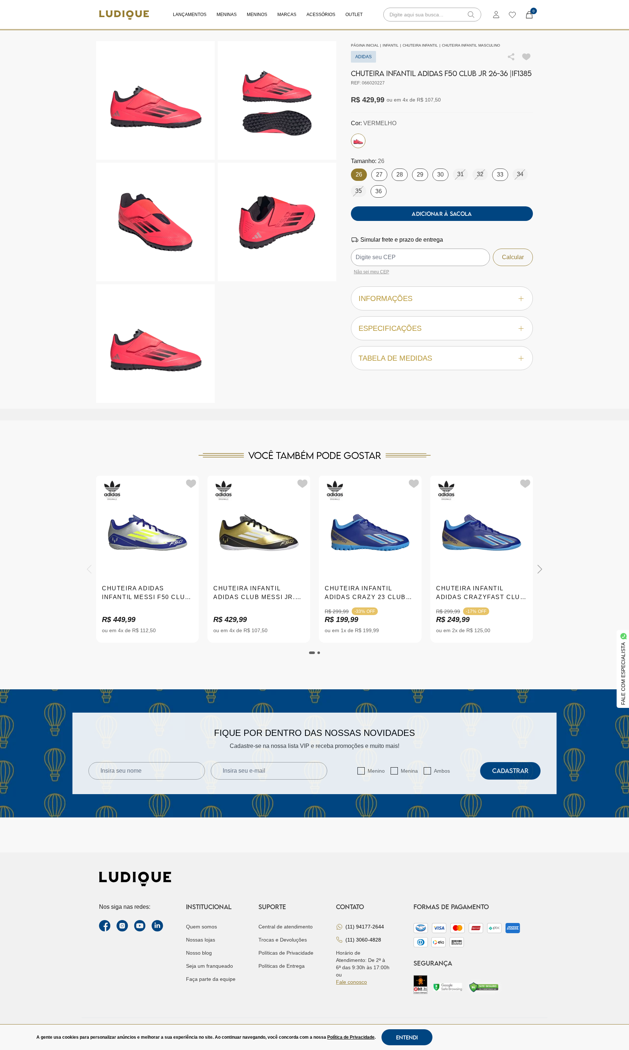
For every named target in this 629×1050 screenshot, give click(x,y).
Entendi (407, 1037)
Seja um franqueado (209, 966)
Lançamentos (189, 14)
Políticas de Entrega (281, 966)
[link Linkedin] (157, 926)
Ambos (442, 771)
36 (378, 191)
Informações (385, 298)
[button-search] (471, 15)
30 (440, 174)
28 (399, 174)
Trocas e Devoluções (282, 940)
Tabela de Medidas (395, 358)
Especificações (390, 328)
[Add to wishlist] (526, 57)
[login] (496, 14)
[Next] (540, 569)
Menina (409, 771)
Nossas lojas (200, 940)
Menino (376, 771)
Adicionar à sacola (442, 213)
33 (500, 174)
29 (420, 174)
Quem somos (201, 927)
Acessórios (320, 14)
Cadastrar (510, 770)
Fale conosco (351, 982)
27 (379, 174)
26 (359, 174)
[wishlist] (512, 14)
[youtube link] (140, 926)
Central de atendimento (285, 927)
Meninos (257, 14)
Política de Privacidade (351, 1037)
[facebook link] (105, 926)
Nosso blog (199, 953)
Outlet (354, 14)
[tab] (312, 652)
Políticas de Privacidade (285, 953)
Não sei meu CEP (371, 271)
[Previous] (89, 569)
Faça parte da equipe (211, 979)
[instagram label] (122, 926)
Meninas (227, 14)
